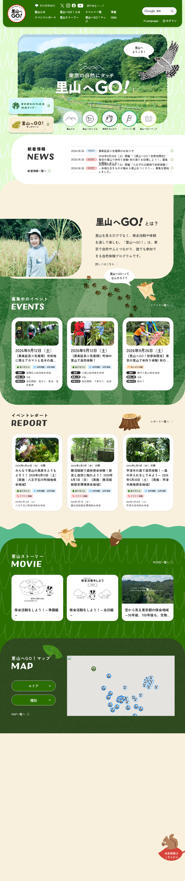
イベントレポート (45, 17)
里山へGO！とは (70, 12)
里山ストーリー (69, 17)
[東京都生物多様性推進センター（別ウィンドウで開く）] (31, 106)
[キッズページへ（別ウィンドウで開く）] (31, 124)
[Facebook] (74, 6)
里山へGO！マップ (95, 19)
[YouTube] (80, 6)
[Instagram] (68, 6)
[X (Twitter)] (62, 6)
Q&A (114, 17)
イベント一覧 (93, 12)
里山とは (40, 12)
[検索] (172, 11)
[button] (93, 669)
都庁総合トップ (95, 5)
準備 (113, 12)
